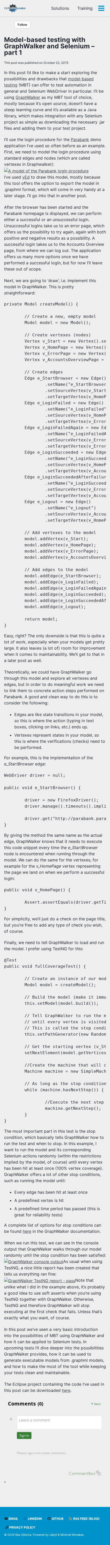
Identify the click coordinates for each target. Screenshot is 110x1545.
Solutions (60, 8)
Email (13, 1519)
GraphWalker (28, 97)
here (27, 1231)
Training (85, 8)
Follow (22, 25)
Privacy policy (21, 1527)
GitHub (57, 1519)
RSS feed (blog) (86, 1519)
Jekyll (53, 1535)
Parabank (80, 139)
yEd (26, 177)
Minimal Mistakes (72, 1535)
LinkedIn (34, 1519)
